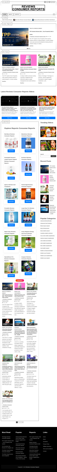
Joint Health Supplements (46, 243)
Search (42, 154)
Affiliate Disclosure (47, 446)
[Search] (54, 14)
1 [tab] (27, 48)
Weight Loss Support (43, 67)
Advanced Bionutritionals (45, 220)
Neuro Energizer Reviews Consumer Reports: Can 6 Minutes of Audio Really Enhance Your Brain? (32, 332)
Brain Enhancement (31, 327)
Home (4, 14)
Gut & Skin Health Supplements (47, 235)
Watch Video (9, 117)
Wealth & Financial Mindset (36, 28)
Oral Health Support (44, 248)
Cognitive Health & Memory (46, 233)
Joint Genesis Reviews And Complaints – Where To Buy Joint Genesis (21, 457)
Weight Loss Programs (7, 398)
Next (23, 422)
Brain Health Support (45, 230)
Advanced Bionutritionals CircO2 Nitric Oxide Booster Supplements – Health (27, 19)
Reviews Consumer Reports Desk (37, 36)
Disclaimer (45, 441)
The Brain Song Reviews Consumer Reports (32, 368)
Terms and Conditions (48, 448)
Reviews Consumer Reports (32, 467)
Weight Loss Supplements (26, 67)
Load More (19, 280)
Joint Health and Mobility (45, 240)
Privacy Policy (46, 444)
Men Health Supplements (46, 245)
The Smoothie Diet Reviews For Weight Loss (7, 402)
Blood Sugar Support (45, 225)
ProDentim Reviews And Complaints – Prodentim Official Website (7, 368)
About (10, 14)
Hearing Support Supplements (47, 238)
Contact (17, 14)
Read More (31, 45)
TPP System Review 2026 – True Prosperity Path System (7, 296)
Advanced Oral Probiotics (46, 223)
